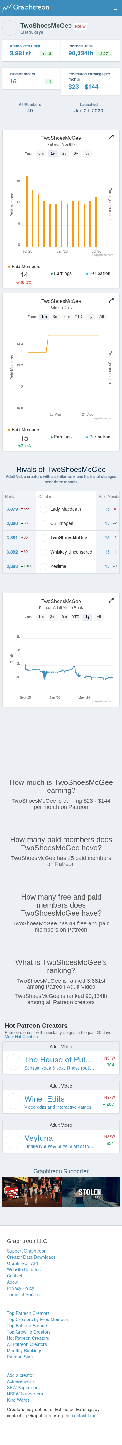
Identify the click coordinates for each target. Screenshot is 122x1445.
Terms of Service (23, 1294)
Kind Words (18, 1400)
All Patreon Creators (27, 1344)
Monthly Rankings (24, 1350)
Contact (14, 1276)
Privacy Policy (20, 1288)
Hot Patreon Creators (28, 1338)
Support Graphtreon (27, 1251)
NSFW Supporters (25, 1394)
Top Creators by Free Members (38, 1319)
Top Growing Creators (29, 1332)
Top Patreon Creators (28, 1313)
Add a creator (20, 1375)
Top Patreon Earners (27, 1325)
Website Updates (24, 1269)
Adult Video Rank (25, 46)
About (12, 1282)
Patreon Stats (20, 1356)
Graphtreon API (22, 1263)
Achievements (21, 1381)
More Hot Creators (21, 1036)
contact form (84, 1415)
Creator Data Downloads (31, 1257)
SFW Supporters (23, 1387)
